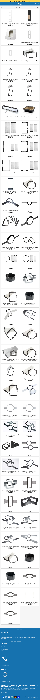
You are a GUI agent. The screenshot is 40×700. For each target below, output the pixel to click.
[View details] (5, 658)
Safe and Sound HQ (34, 697)
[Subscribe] (38, 635)
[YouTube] (6, 692)
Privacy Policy (4, 646)
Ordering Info (4, 650)
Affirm (12, 641)
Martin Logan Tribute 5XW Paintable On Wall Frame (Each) (29, 42)
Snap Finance (19, 641)
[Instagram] (3, 692)
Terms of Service (4, 649)
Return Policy (3, 648)
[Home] (20, 4)
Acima (15, 641)
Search (2, 645)
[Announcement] (20, 1)
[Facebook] (1, 692)
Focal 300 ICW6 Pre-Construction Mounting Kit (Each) (10, 210)
